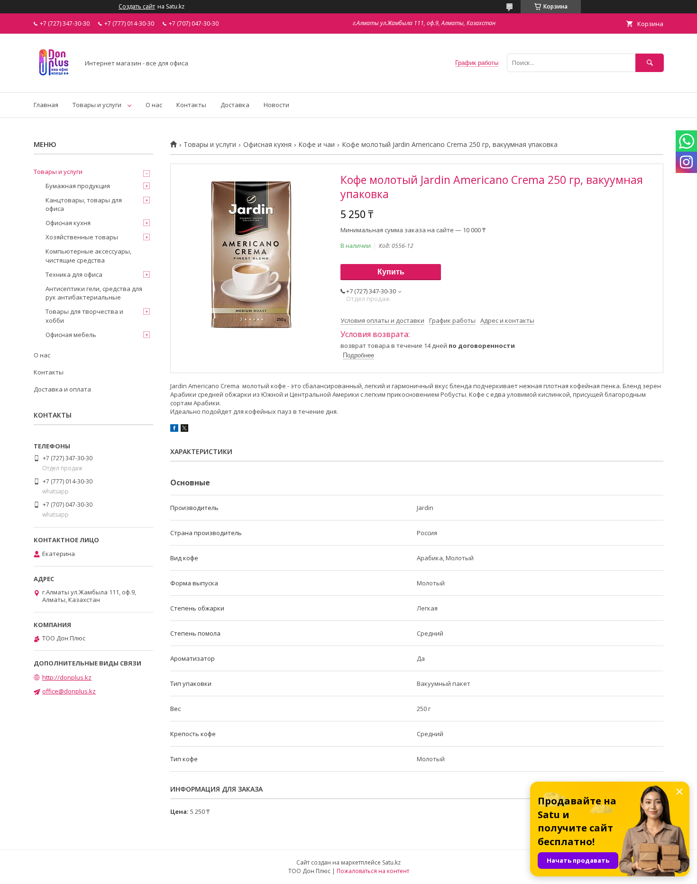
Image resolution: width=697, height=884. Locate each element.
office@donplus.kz (69, 691)
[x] (184, 429)
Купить (390, 272)
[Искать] (649, 63)
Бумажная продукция (78, 186)
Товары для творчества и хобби (84, 315)
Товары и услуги (97, 104)
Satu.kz (391, 862)
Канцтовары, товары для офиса (84, 204)
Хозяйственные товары (82, 237)
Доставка (234, 104)
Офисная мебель (71, 334)
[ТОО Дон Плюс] (54, 80)
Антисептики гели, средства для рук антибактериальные (94, 292)
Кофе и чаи (316, 144)
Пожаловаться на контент (373, 871)
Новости (276, 104)
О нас (154, 104)
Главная (46, 104)
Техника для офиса (74, 274)
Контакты (191, 104)
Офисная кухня (267, 144)
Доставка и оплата (62, 389)
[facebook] (174, 429)
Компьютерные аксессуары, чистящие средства (88, 255)
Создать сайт (137, 6)
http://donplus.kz (67, 677)
